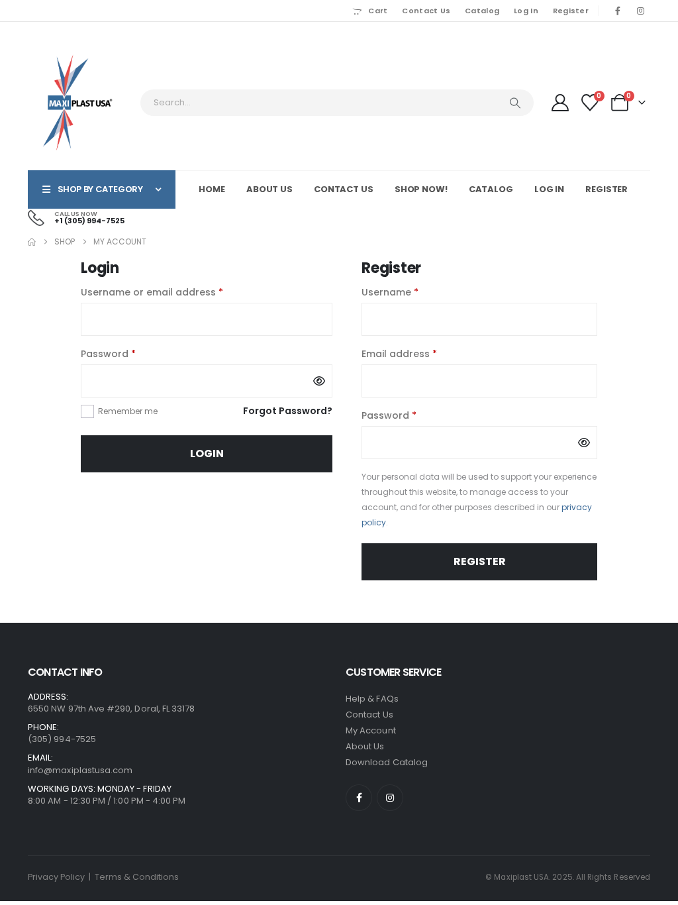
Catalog (482, 10)
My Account (371, 730)
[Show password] (319, 381)
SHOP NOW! (421, 189)
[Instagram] (640, 10)
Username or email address (173, 292)
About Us (269, 189)
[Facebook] (617, 10)
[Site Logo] (77, 102)
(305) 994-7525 (62, 739)
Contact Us (426, 10)
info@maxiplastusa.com (80, 770)
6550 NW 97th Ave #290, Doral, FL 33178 (111, 708)
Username (411, 292)
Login (207, 453)
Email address (420, 353)
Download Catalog (387, 762)
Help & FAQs (372, 698)
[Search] (515, 102)
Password (129, 353)
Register (571, 10)
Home (212, 189)
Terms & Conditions (137, 876)
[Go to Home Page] (32, 242)
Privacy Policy (56, 876)
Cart (377, 10)
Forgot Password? (287, 410)
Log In (526, 10)
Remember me (128, 411)
